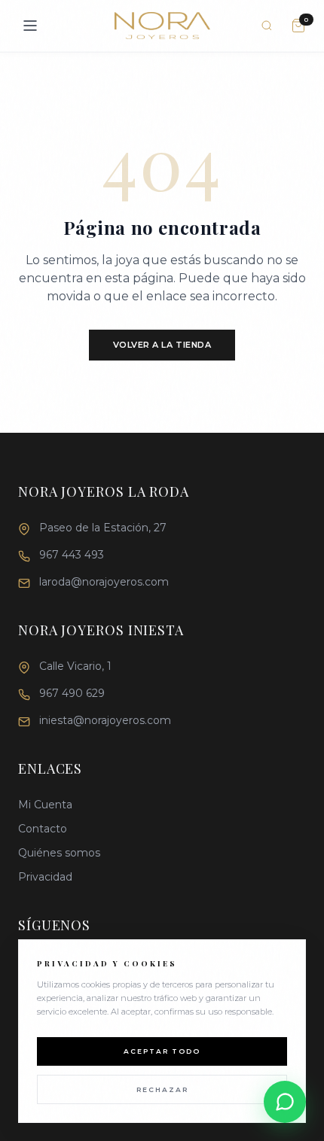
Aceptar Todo (162, 1051)
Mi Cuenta (45, 804)
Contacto (42, 828)
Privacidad (45, 877)
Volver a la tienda (162, 344)
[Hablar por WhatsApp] (285, 1102)
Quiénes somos (59, 853)
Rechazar (162, 1089)
